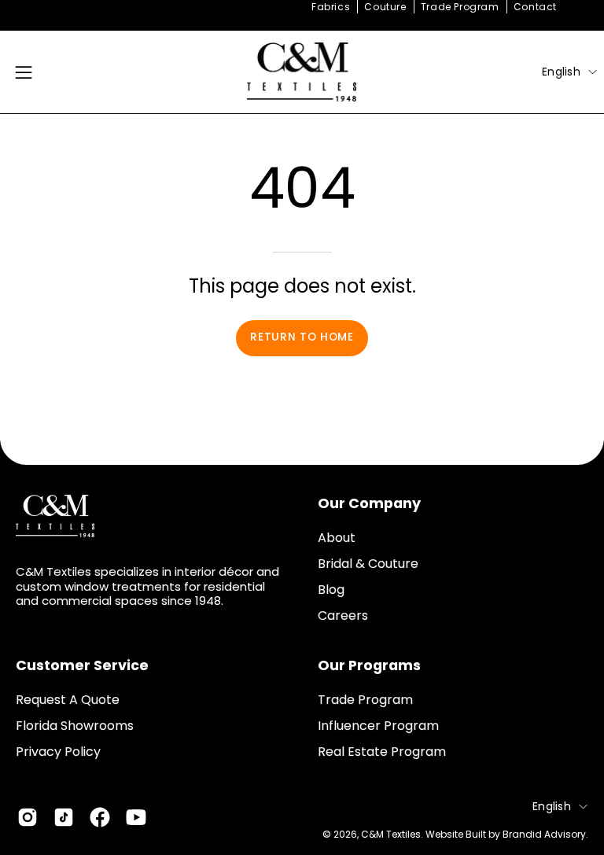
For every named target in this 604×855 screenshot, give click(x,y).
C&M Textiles (391, 834)
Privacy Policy (58, 752)
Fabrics (330, 6)
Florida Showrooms (75, 726)
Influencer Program (378, 726)
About (336, 538)
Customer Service (82, 665)
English (561, 71)
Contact (535, 6)
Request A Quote (68, 700)
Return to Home (302, 337)
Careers (343, 615)
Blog (331, 589)
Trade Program (460, 6)
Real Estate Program (382, 752)
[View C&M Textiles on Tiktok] (64, 817)
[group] (302, 7)
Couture (385, 6)
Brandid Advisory (544, 834)
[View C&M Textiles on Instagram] (27, 817)
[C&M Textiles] (302, 71)
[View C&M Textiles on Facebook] (100, 817)
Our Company (369, 503)
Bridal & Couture (368, 564)
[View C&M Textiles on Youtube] (136, 817)
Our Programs (369, 665)
